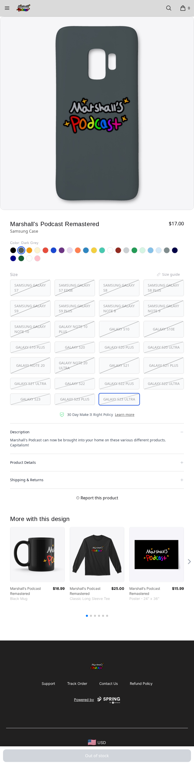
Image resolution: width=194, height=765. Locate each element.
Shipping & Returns (26, 479)
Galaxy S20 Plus (119, 347)
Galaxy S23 (30, 399)
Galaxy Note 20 (30, 365)
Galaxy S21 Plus (163, 365)
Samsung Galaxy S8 (119, 288)
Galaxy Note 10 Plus (73, 329)
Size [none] (14, 274)
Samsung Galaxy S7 (30, 288)
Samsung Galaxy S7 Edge (74, 288)
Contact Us (108, 683)
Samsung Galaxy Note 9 (163, 308)
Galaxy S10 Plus (30, 347)
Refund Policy (141, 683)
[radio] (30, 288)
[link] (37, 554)
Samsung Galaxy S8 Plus (163, 288)
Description (20, 432)
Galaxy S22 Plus (119, 383)
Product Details (23, 462)
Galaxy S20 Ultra (164, 347)
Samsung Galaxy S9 (30, 308)
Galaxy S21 (119, 365)
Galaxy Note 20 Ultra (73, 365)
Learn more (124, 414)
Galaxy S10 (119, 329)
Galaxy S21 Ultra (30, 383)
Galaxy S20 (75, 347)
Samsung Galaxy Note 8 (119, 308)
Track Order (77, 683)
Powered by (84, 699)
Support (48, 683)
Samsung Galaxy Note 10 (30, 329)
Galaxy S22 (75, 383)
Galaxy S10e (164, 329)
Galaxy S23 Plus (74, 399)
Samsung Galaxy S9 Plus (74, 308)
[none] (168, 274)
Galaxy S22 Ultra (164, 383)
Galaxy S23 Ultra (119, 399)
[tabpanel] (97, 113)
